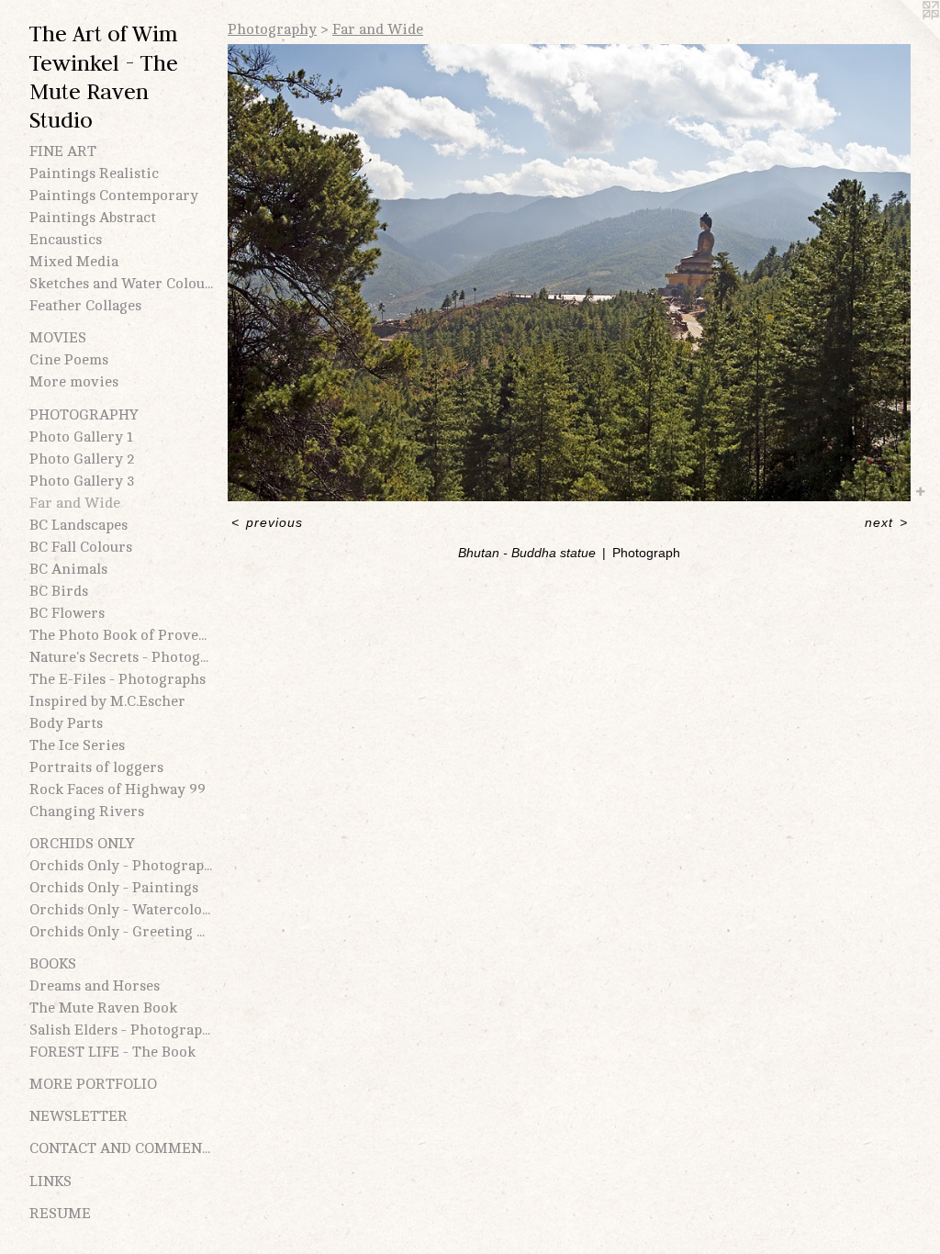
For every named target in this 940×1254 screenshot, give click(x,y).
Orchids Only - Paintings (113, 887)
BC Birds (58, 591)
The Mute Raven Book (103, 1008)
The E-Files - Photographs (117, 679)
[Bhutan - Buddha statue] (569, 272)
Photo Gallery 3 (82, 481)
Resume (60, 1213)
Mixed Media (73, 261)
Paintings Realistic (94, 173)
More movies (73, 382)
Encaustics (65, 239)
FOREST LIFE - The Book (112, 1052)
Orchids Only (82, 843)
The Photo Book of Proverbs (121, 635)
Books (52, 964)
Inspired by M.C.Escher (107, 701)
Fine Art (62, 151)
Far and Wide (74, 503)
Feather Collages (85, 305)
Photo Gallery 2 (82, 459)
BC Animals (68, 569)
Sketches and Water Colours (121, 283)
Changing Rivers (86, 811)
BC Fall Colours (80, 547)
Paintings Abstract (92, 217)
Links (50, 1181)
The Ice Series (77, 745)
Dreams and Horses (94, 986)
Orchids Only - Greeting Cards (121, 932)
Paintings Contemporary (113, 195)
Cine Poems (68, 360)
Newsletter (78, 1116)
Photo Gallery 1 (81, 437)
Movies (57, 338)
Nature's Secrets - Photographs (121, 657)
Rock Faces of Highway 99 (117, 789)
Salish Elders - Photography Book (121, 1030)
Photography (84, 415)
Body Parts (66, 723)
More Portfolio (93, 1084)
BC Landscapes (78, 525)
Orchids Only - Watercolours (121, 909)
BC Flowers (67, 613)
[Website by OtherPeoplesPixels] (903, 36)
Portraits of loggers (96, 767)
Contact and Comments (121, 1148)
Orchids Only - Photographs (121, 865)
